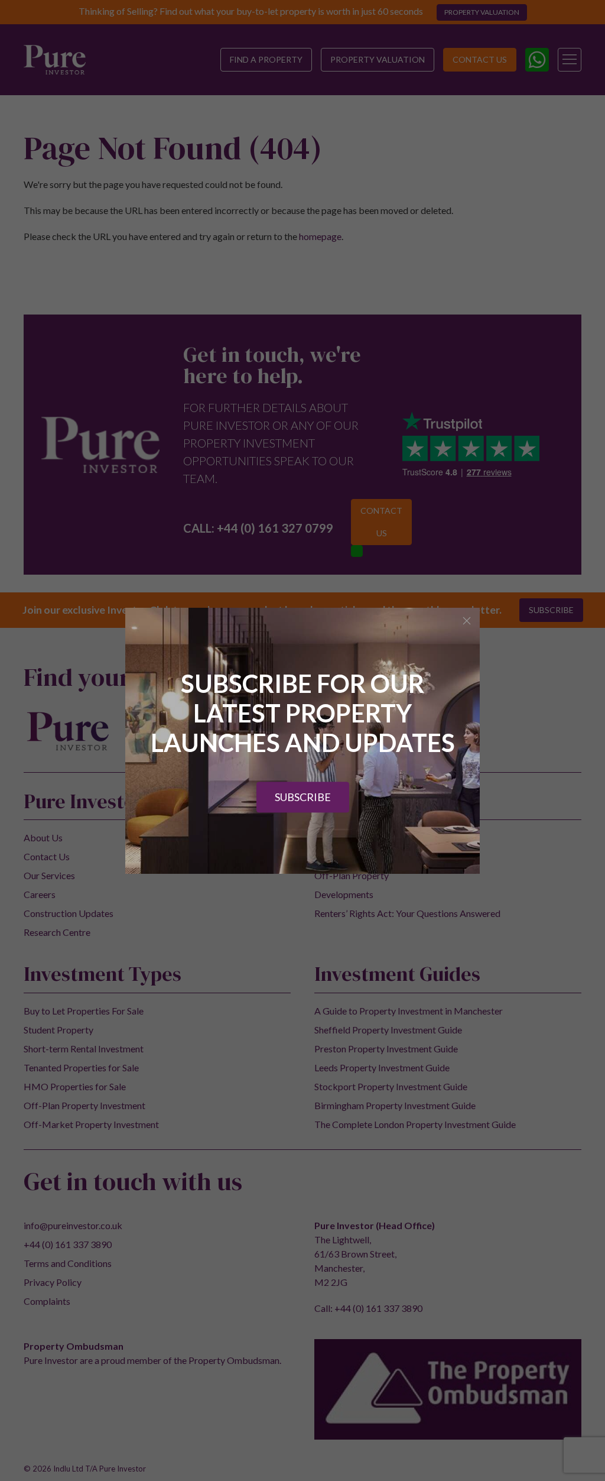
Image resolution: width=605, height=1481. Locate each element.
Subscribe (303, 796)
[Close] (467, 621)
